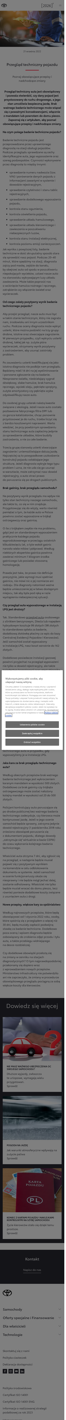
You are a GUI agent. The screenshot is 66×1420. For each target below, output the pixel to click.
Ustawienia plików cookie (32, 724)
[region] (32, 710)
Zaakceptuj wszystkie (32, 733)
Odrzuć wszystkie (32, 742)
